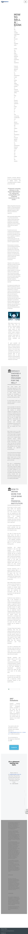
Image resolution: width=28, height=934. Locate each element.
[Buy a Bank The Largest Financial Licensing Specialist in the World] (5, 2)
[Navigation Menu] (25, 2)
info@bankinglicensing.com (15, 732)
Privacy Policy (4, 928)
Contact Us (14, 747)
